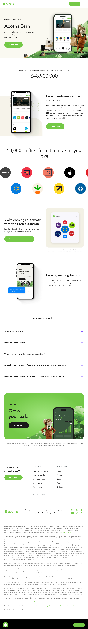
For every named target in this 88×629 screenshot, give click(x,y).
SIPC (65, 530)
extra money (39, 479)
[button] (81, 513)
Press (59, 483)
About (59, 471)
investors (38, 483)
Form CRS (24, 602)
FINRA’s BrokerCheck (34, 602)
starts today (39, 475)
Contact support (13, 477)
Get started (13, 45)
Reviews (60, 487)
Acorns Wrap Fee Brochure (12, 602)
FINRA (62, 530)
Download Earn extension (19, 239)
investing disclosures (65, 532)
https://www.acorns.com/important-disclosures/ (59, 606)
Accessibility (29, 609)
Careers (59, 479)
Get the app (74, 4)
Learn (35, 499)
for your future (40, 471)
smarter (37, 487)
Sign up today (18, 425)
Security (60, 475)
